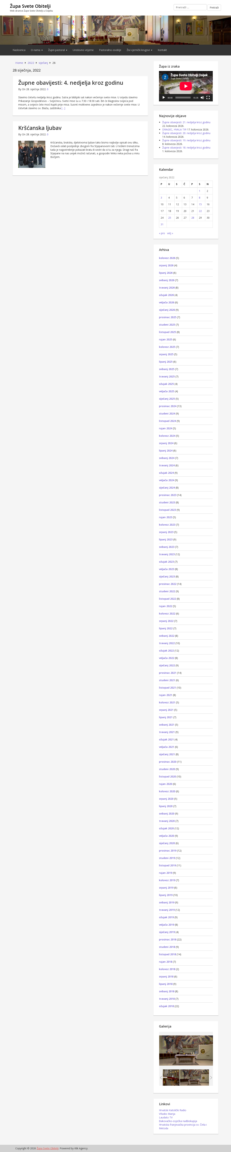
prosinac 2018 (167, 939)
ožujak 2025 (166, 384)
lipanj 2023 (166, 539)
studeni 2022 (167, 591)
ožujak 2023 (166, 561)
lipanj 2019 (166, 895)
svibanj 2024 (166, 458)
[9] (194, 1077)
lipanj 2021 (166, 717)
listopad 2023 (167, 509)
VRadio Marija (167, 1114)
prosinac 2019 (167, 850)
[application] (186, 86)
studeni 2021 (167, 680)
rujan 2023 (165, 517)
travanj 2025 (167, 376)
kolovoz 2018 (167, 969)
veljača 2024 (166, 480)
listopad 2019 (167, 865)
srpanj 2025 (166, 354)
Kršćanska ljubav (40, 128)
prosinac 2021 (167, 672)
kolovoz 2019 (167, 880)
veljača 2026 (166, 302)
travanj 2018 (167, 998)
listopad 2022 (167, 598)
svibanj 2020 (166, 813)
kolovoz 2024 (167, 435)
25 (169, 217)
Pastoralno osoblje (110, 50)
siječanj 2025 (167, 398)
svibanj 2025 (166, 369)
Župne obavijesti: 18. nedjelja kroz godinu (186, 147)
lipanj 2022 (166, 628)
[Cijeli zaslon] (208, 97)
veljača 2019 (166, 924)
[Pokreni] (163, 97)
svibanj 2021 (166, 724)
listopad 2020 (167, 776)
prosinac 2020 (167, 761)
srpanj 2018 (166, 976)
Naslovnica (19, 50)
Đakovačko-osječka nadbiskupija (178, 1121)
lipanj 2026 (166, 272)
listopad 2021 (167, 687)
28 (192, 217)
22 (200, 211)
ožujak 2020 (166, 828)
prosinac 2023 (167, 495)
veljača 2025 (166, 391)
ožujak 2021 (166, 739)
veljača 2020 (166, 835)
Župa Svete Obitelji (30, 6)
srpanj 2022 (166, 621)
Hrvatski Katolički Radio (172, 1110)
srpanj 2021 (166, 710)
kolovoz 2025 (167, 347)
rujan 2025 (165, 339)
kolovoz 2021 (167, 702)
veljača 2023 (166, 569)
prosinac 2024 (167, 406)
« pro (162, 233)
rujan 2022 (165, 606)
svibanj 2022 (166, 635)
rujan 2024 (165, 428)
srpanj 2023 (166, 532)
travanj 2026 (167, 287)
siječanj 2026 (167, 309)
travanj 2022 (167, 643)
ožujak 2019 (166, 917)
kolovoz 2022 (167, 613)
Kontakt (162, 50)
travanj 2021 (167, 732)
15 (200, 204)
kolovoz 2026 (167, 258)
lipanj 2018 (166, 984)
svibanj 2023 (166, 547)
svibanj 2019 (166, 902)
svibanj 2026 (166, 280)
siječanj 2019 (167, 932)
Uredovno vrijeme (83, 50)
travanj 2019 (167, 910)
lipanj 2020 (166, 806)
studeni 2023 (167, 502)
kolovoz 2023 (167, 524)
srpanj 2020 (166, 798)
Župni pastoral (57, 50)
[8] (165, 1077)
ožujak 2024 (166, 472)
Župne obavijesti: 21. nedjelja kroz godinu (186, 122)
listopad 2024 (167, 421)
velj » (170, 233)
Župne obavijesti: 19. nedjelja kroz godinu (186, 140)
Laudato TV (166, 1117)
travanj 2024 (167, 465)
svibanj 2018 (166, 991)
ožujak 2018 (166, 1006)
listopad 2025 (167, 332)
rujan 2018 (165, 961)
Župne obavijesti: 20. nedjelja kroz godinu (186, 133)
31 (162, 224)
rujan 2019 (165, 872)
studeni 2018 (167, 947)
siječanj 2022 (167, 665)
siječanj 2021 (167, 754)
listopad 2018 (167, 954)
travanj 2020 (167, 821)
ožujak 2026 (166, 295)
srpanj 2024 (166, 443)
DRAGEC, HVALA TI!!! (174, 129)
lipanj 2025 (166, 361)
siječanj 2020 (167, 843)
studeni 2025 (167, 324)
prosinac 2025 (167, 317)
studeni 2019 (167, 858)
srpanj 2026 (166, 265)
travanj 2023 (167, 554)
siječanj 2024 (167, 487)
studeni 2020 (167, 769)
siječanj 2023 (167, 576)
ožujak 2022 (166, 650)
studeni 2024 (167, 413)
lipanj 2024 (166, 450)
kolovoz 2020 (167, 791)
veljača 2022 (166, 658)
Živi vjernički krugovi (139, 50)
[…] (63, 108)
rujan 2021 (165, 695)
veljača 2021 (166, 747)
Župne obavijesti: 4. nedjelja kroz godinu (70, 82)
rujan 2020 (165, 784)
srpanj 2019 (166, 887)
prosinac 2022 (167, 584)
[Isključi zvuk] (202, 97)
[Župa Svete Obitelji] (115, 29)
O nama (36, 50)
